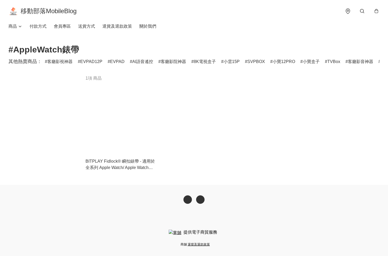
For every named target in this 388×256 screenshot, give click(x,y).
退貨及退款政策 (117, 26)
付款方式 (38, 26)
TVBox (333, 61)
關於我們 (147, 26)
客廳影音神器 (360, 61)
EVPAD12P (91, 61)
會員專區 (62, 26)
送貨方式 (86, 26)
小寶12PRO (284, 61)
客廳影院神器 (173, 61)
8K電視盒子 (205, 61)
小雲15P (232, 61)
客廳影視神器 (60, 61)
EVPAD (117, 61)
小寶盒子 (311, 61)
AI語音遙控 (142, 61)
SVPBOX (256, 61)
